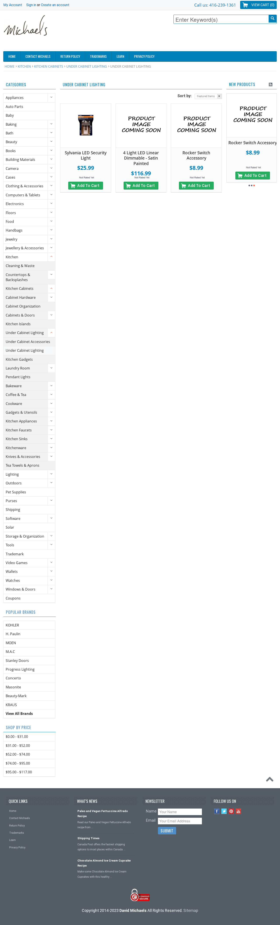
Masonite (13, 687)
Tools (10, 545)
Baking (11, 124)
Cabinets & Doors (20, 315)
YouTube (238, 811)
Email (151, 820)
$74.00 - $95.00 (18, 763)
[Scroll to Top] (271, 780)
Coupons (13, 598)
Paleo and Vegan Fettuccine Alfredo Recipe (102, 813)
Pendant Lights (18, 377)
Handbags (14, 230)
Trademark (15, 554)
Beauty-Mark (16, 695)
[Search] (272, 19)
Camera (12, 168)
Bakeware (14, 385)
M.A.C (10, 651)
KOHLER (12, 625)
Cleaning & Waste (20, 265)
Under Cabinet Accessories (28, 341)
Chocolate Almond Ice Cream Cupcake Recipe (104, 863)
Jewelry (11, 239)
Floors (11, 212)
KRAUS (11, 704)
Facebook (217, 811)
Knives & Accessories (23, 456)
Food (10, 221)
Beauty (11, 141)
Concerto (13, 678)
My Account (12, 5)
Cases (10, 177)
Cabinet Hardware (21, 297)
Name (151, 811)
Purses (11, 500)
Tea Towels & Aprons (22, 465)
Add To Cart (88, 185)
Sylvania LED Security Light (86, 155)
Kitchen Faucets (19, 430)
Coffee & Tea (16, 394)
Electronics (15, 203)
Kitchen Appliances (21, 421)
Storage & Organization (25, 536)
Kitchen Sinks (17, 438)
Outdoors (14, 483)
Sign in (31, 5)
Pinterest (231, 811)
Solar (10, 527)
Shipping (13, 509)
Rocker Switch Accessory (196, 155)
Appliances (15, 97)
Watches (13, 580)
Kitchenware (16, 447)
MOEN (11, 642)
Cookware (14, 403)
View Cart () (262, 5)
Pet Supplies (16, 492)
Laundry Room (18, 368)
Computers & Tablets (23, 195)
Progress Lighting (20, 669)
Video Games (17, 562)
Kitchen (24, 66)
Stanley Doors (17, 660)
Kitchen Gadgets (19, 359)
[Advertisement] (197, 39)
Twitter (224, 811)
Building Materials (20, 159)
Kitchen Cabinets (48, 66)
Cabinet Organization (23, 306)
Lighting (12, 474)
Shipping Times (88, 838)
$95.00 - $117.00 (19, 772)
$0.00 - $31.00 (17, 736)
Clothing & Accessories (24, 186)
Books (11, 150)
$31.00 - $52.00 (18, 745)
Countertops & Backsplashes (18, 277)
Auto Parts (14, 106)
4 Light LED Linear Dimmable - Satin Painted (141, 158)
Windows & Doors (20, 589)
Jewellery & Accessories (25, 248)
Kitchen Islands (18, 324)
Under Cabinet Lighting (86, 66)
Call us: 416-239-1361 (215, 5)
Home (9, 66)
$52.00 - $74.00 (18, 754)
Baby (10, 115)
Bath (9, 133)
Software (13, 518)
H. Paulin (13, 633)
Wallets (12, 571)
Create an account (55, 5)
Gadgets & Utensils (21, 412)
